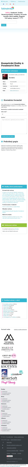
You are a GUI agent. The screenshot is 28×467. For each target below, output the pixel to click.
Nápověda (9, 442)
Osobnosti (13, 13)
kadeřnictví (4, 391)
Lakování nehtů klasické (8, 218)
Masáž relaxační (14, 211)
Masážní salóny (7, 209)
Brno (2, 396)
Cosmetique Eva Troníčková (9, 317)
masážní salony (5, 394)
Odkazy (8, 453)
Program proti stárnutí (7, 192)
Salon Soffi (5, 308)
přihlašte (17, 229)
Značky (20, 13)
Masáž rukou (17, 218)
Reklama (22, 450)
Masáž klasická (6, 211)
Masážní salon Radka (8, 311)
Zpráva (3, 117)
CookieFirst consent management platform (10, 466)
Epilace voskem (15, 196)
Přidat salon (5, 1)
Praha (3, 389)
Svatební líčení (16, 206)
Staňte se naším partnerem (20, 329)
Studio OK (5, 315)
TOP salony (8, 18)
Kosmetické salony (8, 190)
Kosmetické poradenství (12, 202)
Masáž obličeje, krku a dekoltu (9, 199)
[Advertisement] (14, 45)
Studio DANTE (6, 312)
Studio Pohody (6, 305)
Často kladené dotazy (16, 439)
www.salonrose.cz (14, 90)
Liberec (3, 418)
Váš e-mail (3, 111)
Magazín (22, 16)
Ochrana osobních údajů (12, 450)
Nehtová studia (6, 214)
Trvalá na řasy (5, 201)
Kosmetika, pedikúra (8, 304)
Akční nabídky (13, 16)
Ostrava (3, 404)
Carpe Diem (6, 307)
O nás (8, 439)
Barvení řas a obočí (14, 201)
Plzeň (3, 411)
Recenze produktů (7, 14)
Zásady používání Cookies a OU (14, 445)
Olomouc (4, 425)
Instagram (14, 453)
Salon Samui (6, 314)
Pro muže (24, 14)
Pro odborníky (9, 437)
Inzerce (18, 18)
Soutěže (6, 16)
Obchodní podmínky (11, 448)
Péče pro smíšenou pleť (15, 195)
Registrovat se (21, 1)
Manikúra (4, 216)
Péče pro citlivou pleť (16, 194)
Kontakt (19, 453)
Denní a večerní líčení (7, 206)
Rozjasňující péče (13, 198)
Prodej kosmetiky (21, 199)
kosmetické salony (6, 393)
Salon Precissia (7, 310)
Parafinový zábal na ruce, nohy (14, 216)
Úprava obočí (21, 198)
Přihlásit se (13, 1)
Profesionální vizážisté (9, 204)
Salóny (7, 13)
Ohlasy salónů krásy (19, 437)
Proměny (17, 14)
